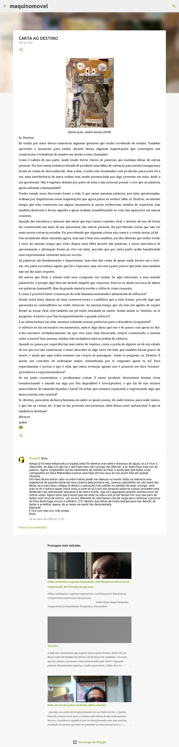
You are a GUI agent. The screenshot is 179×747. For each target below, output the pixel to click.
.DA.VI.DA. (53, 646)
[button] (21, 49)
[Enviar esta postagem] (21, 428)
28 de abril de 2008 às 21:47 (47, 519)
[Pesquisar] (53, 6)
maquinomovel (29, 6)
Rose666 (34, 458)
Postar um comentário (33, 527)
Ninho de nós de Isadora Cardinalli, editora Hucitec (77, 705)
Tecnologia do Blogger (91, 742)
